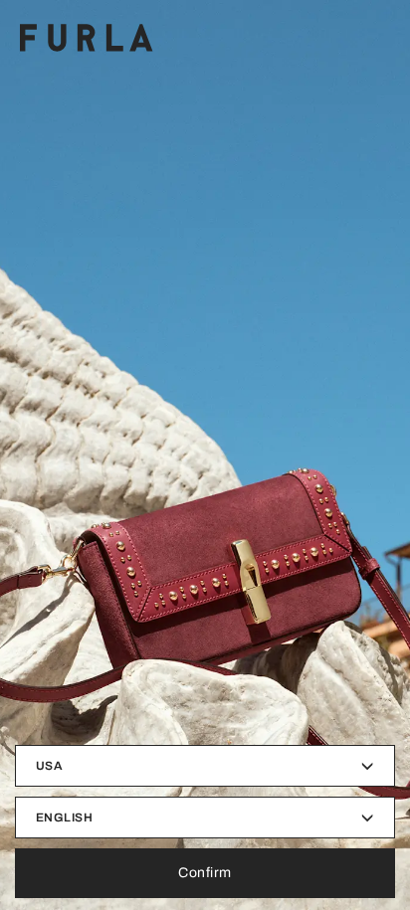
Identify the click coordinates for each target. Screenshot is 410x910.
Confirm (205, 872)
